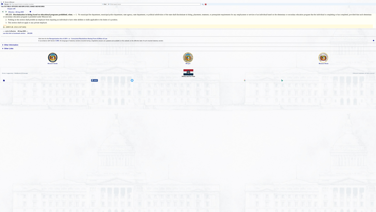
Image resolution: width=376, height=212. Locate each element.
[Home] (2, 4)
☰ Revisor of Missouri (8, 2)
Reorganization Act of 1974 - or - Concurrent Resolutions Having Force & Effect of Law (78, 38)
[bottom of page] (30, 12)
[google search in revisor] (244, 80)
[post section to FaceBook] (94, 81)
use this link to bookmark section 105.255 (17, 33)
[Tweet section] (132, 81)
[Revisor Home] (4, 81)
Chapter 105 (11, 9)
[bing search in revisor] (282, 81)
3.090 (57, 41)
